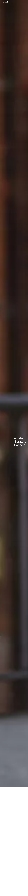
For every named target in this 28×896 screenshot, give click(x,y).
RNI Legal (25, 2)
